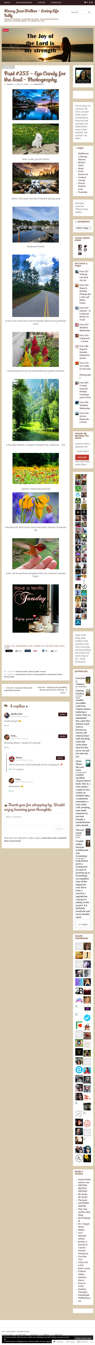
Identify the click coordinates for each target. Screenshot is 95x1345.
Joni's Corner (84, 1268)
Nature (25, 672)
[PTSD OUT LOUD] (79, 1000)
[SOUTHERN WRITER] (79, 964)
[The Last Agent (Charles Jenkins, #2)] (88, 835)
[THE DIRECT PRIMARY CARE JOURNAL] (87, 1115)
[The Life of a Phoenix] (87, 1098)
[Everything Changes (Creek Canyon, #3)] (88, 683)
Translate (56, 3)
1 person (20, 769)
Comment (59, 829)
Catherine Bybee (82, 686)
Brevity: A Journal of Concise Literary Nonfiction (83, 1248)
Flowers (30, 674)
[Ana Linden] (87, 1080)
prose (26, 1331)
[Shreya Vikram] (87, 1062)
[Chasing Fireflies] (88, 695)
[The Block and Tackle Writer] (79, 1132)
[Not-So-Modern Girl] (87, 1054)
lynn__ (14, 736)
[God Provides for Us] (87, 1045)
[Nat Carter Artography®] (79, 1088)
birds (24, 674)
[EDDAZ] (79, 982)
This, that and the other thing (84, 1212)
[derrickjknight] (79, 973)
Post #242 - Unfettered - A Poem (84, 338)
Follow (82, 457)
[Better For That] (79, 1061)
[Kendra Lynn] (87, 1150)
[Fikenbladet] (79, 1025)
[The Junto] (87, 955)
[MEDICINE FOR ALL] (79, 1070)
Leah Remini (81, 858)
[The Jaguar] (79, 1052)
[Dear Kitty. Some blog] (87, 1036)
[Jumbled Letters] (79, 1158)
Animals (8, 67)
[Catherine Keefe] (87, 1089)
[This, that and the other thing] (87, 964)
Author (20, 1331)
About (7, 3)
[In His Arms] (87, 1124)
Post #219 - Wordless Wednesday (84, 405)
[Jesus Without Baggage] (79, 1034)
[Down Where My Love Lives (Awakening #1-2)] (88, 766)
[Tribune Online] (79, 1009)
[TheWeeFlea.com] (87, 1027)
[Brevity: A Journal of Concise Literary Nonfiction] (79, 991)
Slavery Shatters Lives (82, 186)
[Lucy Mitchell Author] (87, 982)
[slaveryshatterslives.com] (79, 947)
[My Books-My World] (79, 955)
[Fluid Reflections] (79, 1123)
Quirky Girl (16, 714)
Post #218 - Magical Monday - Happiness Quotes (84, 352)
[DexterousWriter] (79, 1097)
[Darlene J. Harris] (87, 1009)
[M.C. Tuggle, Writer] (87, 973)
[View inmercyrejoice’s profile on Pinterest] (85, 250)
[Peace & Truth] (79, 1017)
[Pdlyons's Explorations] (79, 1079)
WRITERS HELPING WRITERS (82, 1188)
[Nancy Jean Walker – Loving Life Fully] (47, 45)
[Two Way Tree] (87, 991)
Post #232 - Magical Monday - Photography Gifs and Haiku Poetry (85, 294)
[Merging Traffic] (87, 1159)
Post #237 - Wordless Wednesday (84, 327)
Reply (62, 714)
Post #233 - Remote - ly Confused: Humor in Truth (85, 314)
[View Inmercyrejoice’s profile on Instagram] (80, 250)
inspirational (52, 674)
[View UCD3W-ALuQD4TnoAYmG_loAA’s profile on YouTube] (80, 254)
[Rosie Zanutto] (87, 1107)
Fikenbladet (83, 1295)
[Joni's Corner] (87, 1000)
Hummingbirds (40, 674)
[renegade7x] (87, 1141)
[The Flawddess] (87, 1071)
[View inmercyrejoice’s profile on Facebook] (80, 246)
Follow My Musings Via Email (82, 436)
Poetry (41, 3)
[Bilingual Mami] (87, 1133)
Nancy (10, 84)
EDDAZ (81, 1230)
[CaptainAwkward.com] (79, 1043)
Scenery (43, 672)
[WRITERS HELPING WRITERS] (87, 947)
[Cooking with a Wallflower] (79, 1141)
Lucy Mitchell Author (82, 1236)
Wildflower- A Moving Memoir (83, 156)
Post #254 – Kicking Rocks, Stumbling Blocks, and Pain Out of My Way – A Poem (52, 690)
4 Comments (37, 84)
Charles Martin (82, 772)
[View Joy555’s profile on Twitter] (85, 246)
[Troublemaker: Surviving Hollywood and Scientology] (88, 846)
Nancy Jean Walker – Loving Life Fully (31, 13)
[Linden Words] (79, 1114)
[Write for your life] (79, 1105)
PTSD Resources (24, 3)
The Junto (82, 1200)
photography (34, 672)
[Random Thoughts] (87, 1018)
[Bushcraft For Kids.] (79, 1150)
